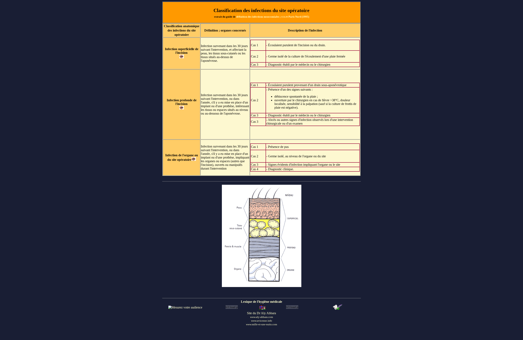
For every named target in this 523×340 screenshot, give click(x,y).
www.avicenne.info (261, 320)
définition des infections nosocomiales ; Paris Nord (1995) (272, 16)
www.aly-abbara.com (261, 317)
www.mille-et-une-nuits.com (261, 324)
